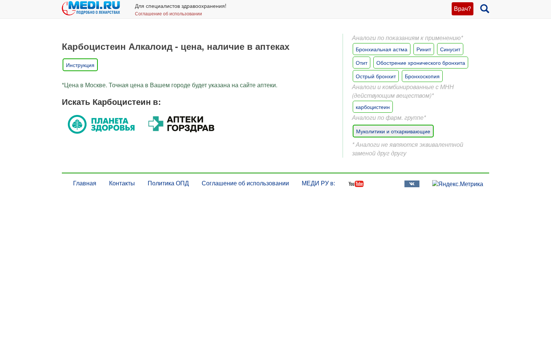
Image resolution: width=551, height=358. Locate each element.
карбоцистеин (373, 106)
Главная (84, 183)
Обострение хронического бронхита (420, 62)
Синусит (450, 49)
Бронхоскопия (422, 76)
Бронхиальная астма (381, 49)
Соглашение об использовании (168, 13)
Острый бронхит (376, 76)
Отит (361, 62)
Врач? (462, 8)
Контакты (122, 183)
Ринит (423, 49)
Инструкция (80, 65)
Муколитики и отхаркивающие (393, 131)
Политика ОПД (168, 183)
